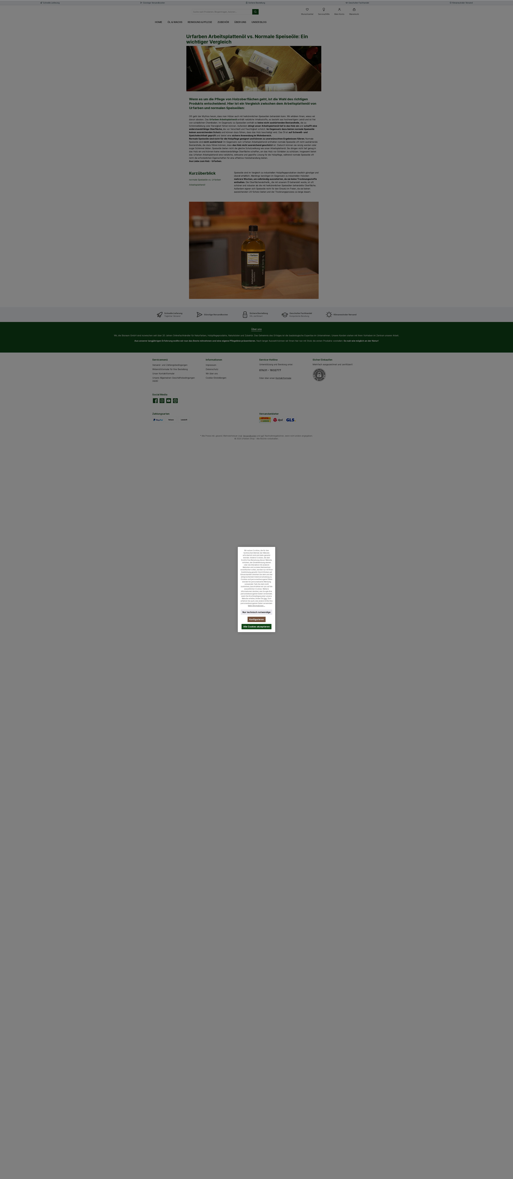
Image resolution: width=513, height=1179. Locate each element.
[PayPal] (158, 420)
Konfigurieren (256, 619)
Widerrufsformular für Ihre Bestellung (170, 369)
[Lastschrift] (184, 420)
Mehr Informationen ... (256, 606)
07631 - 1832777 (270, 370)
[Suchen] (255, 12)
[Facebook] (155, 401)
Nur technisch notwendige (256, 612)
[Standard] (265, 420)
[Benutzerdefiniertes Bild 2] (291, 420)
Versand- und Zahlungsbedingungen (169, 365)
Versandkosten (249, 436)
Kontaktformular (283, 378)
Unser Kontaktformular (163, 373)
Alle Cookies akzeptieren (256, 626)
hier (265, 599)
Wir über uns (212, 373)
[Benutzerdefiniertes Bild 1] (278, 420)
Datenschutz (212, 369)
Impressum (211, 365)
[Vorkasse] (171, 420)
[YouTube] (169, 401)
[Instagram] (162, 401)
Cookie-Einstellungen (216, 377)
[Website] (175, 401)
